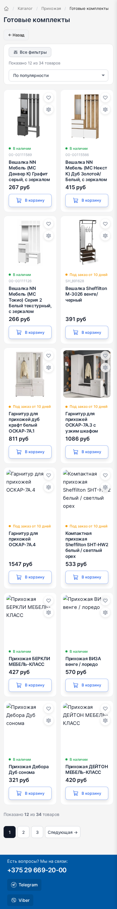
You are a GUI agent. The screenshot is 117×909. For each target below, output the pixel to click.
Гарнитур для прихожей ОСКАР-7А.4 (23, 538)
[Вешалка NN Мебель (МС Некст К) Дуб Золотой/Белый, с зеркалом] (87, 116)
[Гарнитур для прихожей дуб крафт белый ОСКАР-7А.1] (30, 374)
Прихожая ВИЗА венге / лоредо (83, 661)
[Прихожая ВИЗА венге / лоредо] (87, 619)
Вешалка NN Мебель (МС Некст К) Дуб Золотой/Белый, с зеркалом (86, 170)
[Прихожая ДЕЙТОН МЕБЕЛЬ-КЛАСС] (87, 727)
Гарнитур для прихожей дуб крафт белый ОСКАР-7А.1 (24, 422)
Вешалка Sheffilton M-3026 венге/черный (86, 294)
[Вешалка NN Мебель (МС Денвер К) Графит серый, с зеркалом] (30, 116)
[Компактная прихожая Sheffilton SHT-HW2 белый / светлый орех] (87, 493)
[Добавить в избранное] (48, 97)
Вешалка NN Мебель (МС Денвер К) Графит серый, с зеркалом (29, 170)
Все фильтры (33, 52)
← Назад (16, 35)
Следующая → (63, 832)
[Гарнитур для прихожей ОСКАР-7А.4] (30, 493)
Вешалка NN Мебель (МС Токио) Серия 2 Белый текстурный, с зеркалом (30, 299)
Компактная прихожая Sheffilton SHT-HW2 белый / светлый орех (86, 544)
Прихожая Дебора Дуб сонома (29, 769)
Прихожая (51, 8)
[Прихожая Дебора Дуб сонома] (30, 727)
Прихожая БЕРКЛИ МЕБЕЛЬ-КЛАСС (29, 661)
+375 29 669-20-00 (37, 870)
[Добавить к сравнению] (48, 109)
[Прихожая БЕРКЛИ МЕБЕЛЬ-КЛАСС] (30, 619)
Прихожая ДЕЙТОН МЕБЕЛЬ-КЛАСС (86, 769)
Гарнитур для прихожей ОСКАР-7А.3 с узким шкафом (81, 422)
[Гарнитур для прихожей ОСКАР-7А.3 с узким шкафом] (87, 374)
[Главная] (6, 8)
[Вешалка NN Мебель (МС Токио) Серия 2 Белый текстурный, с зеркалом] (30, 242)
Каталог (25, 8)
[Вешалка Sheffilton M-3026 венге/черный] (87, 242)
